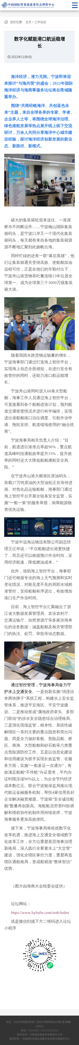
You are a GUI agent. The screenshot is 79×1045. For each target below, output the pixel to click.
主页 (28, 22)
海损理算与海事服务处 (36, 5)
